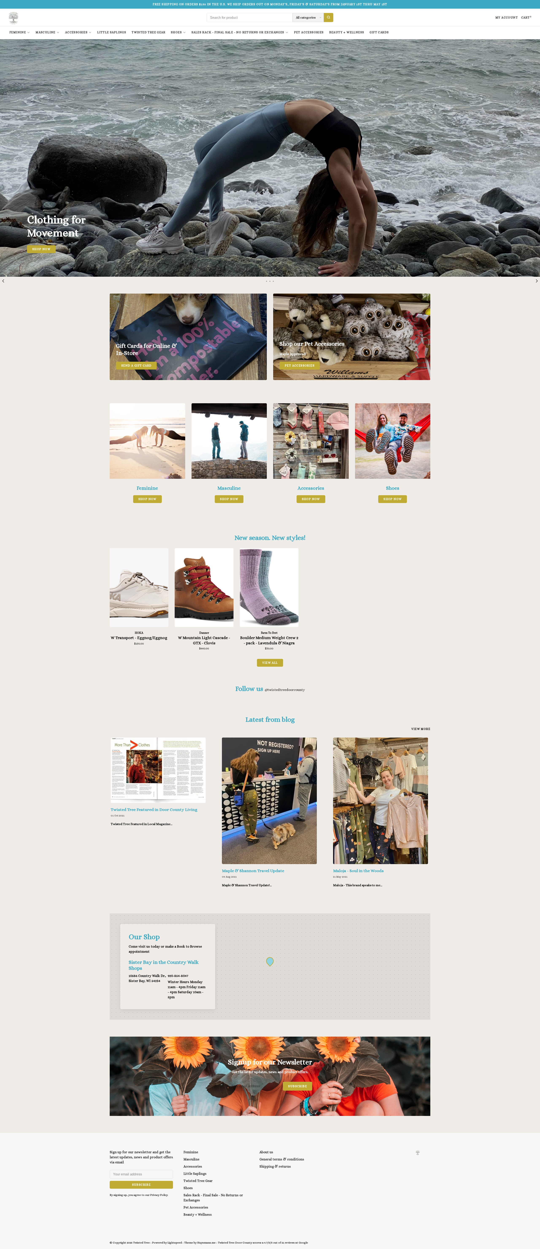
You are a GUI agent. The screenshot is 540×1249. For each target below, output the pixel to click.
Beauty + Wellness (346, 32)
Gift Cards (379, 32)
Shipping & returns (275, 1166)
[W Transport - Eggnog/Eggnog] (139, 588)
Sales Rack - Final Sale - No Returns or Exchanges (238, 32)
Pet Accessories (309, 32)
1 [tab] (266, 281)
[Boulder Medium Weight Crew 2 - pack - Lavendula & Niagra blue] (269, 588)
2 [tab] (270, 281)
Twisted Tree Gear (148, 32)
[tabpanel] (270, 158)
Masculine (45, 32)
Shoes (176, 32)
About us (266, 1152)
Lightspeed (174, 1242)
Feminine (17, 32)
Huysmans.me (206, 1242)
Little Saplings (111, 32)
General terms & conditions (281, 1159)
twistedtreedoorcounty (285, 690)
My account (506, 17)
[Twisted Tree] (418, 1153)
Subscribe (297, 1086)
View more (420, 729)
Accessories (76, 32)
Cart (526, 17)
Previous (3, 281)
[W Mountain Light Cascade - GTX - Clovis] (204, 588)
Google (303, 1242)
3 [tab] (273, 281)
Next (537, 281)
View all (270, 662)
